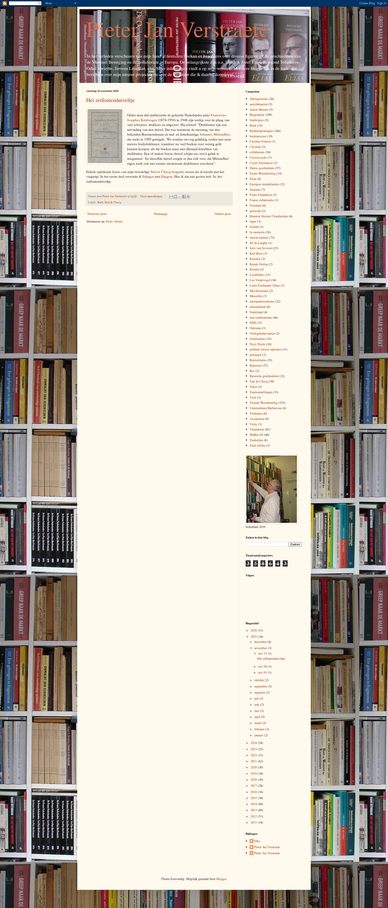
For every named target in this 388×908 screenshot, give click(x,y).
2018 (254, 779)
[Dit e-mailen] (171, 196)
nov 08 (263, 666)
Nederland (256, 312)
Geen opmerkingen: (151, 196)
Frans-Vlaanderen (261, 194)
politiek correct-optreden (265, 349)
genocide (255, 211)
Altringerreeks (259, 99)
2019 (254, 773)
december (260, 642)
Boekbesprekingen (261, 131)
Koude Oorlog (259, 264)
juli (257, 698)
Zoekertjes (256, 440)
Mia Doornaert (259, 291)
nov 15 (263, 653)
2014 (254, 804)
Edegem (166, 176)
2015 (254, 798)
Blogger (221, 879)
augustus (260, 692)
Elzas (253, 179)
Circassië (255, 147)
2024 (254, 743)
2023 (254, 749)
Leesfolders (257, 274)
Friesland (255, 205)
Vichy (253, 424)
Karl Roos (256, 253)
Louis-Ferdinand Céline (265, 285)
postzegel (255, 354)
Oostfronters (257, 339)
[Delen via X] (179, 196)
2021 (254, 761)
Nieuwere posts (97, 214)
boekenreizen (258, 136)
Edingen (148, 176)
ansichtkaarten (259, 104)
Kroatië (254, 269)
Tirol (253, 397)
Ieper (253, 221)
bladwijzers (257, 120)
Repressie (256, 365)
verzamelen (257, 419)
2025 (254, 636)
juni (257, 704)
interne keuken (259, 237)
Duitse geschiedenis (262, 168)
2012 (254, 816)
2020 (254, 767)
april (257, 717)
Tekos (253, 387)
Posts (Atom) (114, 221)
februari (259, 729)
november (261, 648)
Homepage (161, 214)
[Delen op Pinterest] (188, 196)
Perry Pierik (257, 344)
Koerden (255, 259)
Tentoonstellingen (261, 392)
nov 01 (263, 672)
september (261, 686)
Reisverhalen (258, 360)
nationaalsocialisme (262, 301)
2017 (254, 785)
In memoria (257, 232)
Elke (257, 841)
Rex (252, 371)
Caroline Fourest (260, 141)
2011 (254, 822)
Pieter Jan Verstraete (177, 28)
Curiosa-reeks (258, 157)
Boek (100, 202)
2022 (254, 755)
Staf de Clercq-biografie (167, 171)
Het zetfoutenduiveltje (110, 100)
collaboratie (257, 152)
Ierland (254, 227)
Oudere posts (223, 214)
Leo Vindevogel (260, 280)
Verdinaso (256, 413)
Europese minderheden (264, 184)
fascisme (255, 189)
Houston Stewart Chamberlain (269, 216)
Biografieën (257, 114)
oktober (259, 680)
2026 (254, 630)
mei (257, 711)
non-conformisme (261, 317)
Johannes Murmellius (215, 134)
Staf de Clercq (113, 202)
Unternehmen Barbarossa (265, 408)
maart (258, 723)
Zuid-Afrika (257, 445)
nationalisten (258, 307)
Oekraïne (255, 328)
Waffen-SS (256, 434)
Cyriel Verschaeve (261, 163)
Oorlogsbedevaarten (262, 333)
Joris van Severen (261, 248)
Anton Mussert (259, 109)
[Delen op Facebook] (184, 196)
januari (259, 735)
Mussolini (256, 296)
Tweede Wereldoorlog (264, 402)
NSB (253, 322)
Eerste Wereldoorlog (263, 173)
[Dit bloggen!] (175, 196)
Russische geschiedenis (264, 376)
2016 (254, 792)
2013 (254, 810)
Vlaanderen (257, 429)
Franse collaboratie (262, 200)
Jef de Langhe (258, 243)
